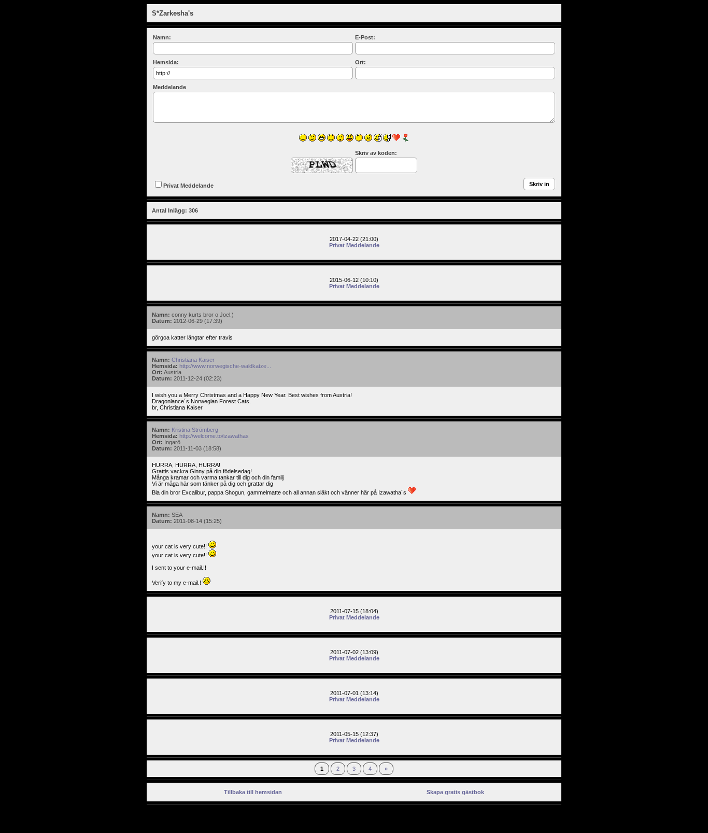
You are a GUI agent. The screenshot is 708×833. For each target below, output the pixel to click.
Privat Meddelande (188, 185)
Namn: (162, 37)
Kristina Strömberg (195, 430)
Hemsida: (166, 62)
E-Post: (365, 37)
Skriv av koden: (376, 153)
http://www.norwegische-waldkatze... (225, 366)
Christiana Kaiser (193, 360)
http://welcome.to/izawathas (214, 436)
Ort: (360, 62)
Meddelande (169, 87)
